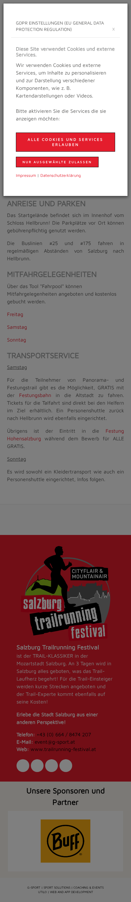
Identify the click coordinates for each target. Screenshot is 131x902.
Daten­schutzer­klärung (60, 175)
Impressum (26, 175)
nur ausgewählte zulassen (57, 162)
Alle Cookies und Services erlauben (65, 142)
